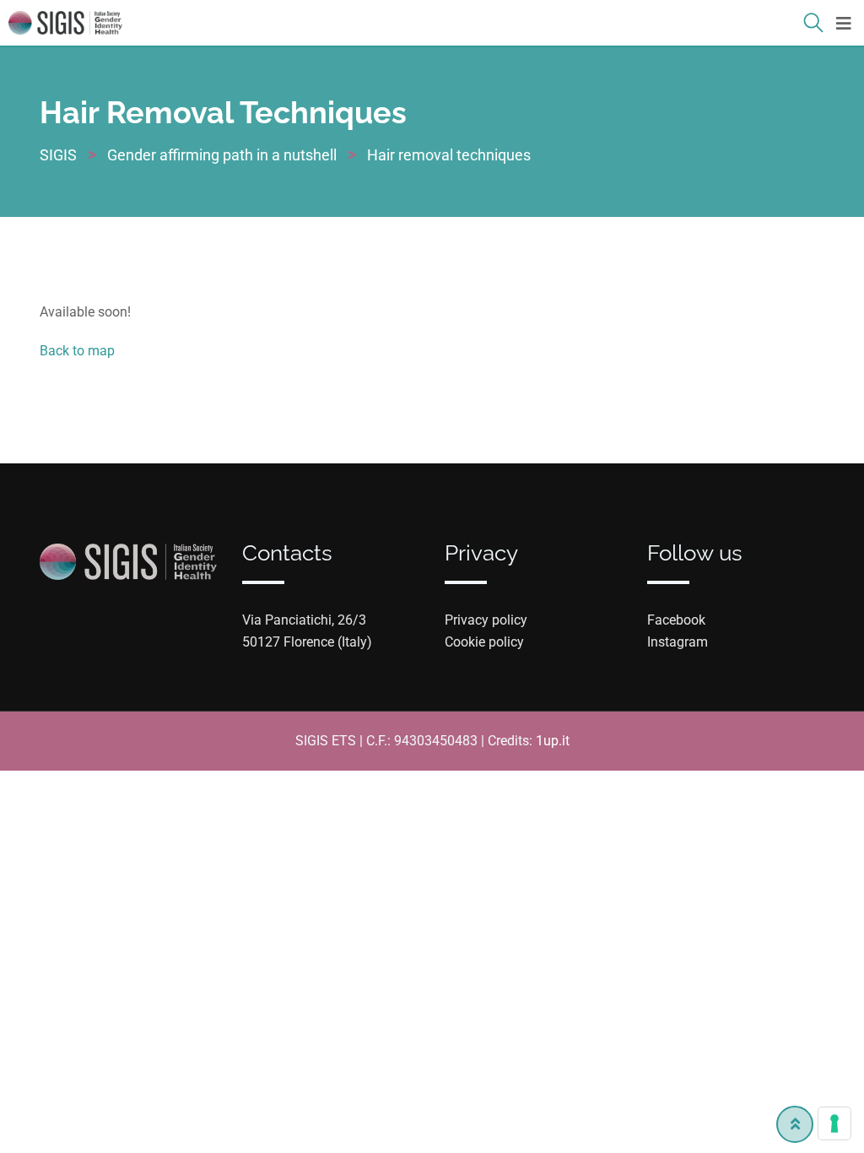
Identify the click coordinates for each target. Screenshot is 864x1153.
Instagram (677, 642)
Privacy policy (486, 620)
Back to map (77, 351)
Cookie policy (484, 642)
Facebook (676, 620)
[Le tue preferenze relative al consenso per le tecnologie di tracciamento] (834, 1123)
